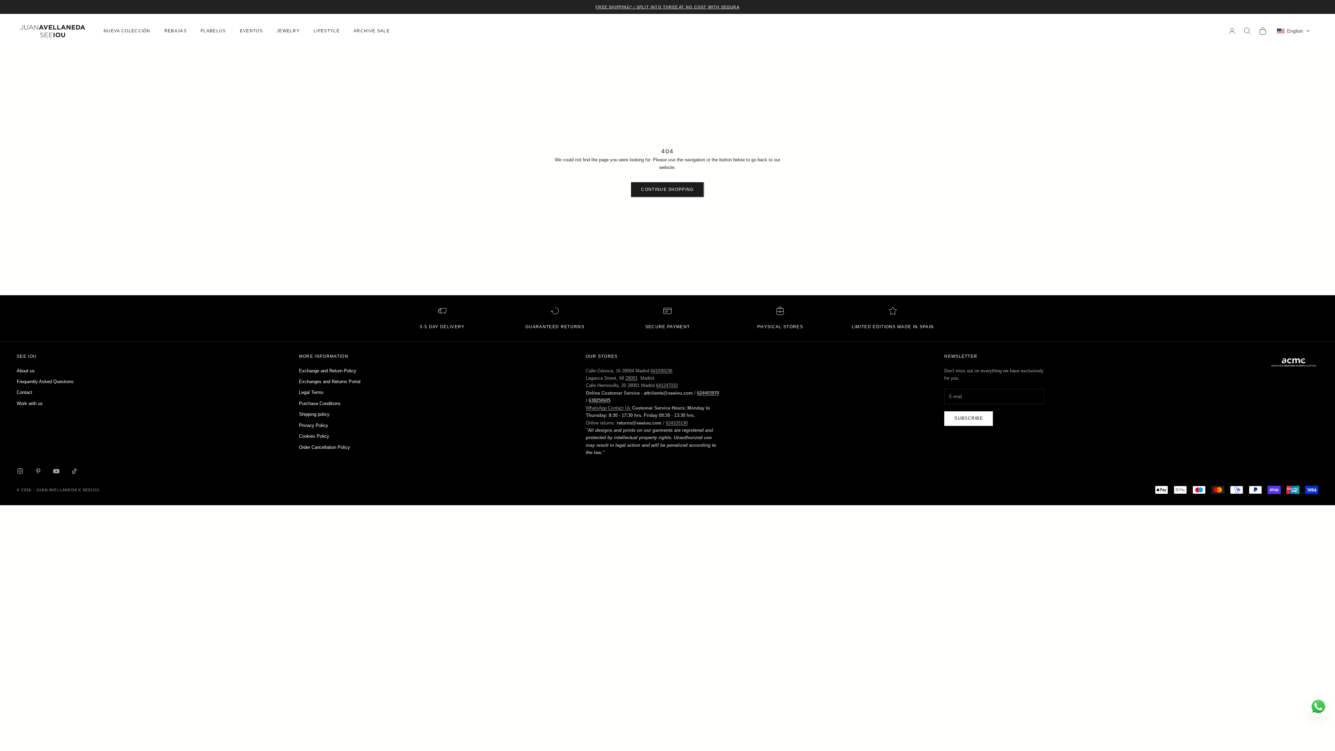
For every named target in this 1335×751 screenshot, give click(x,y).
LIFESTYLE (327, 31)
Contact (24, 392)
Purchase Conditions (320, 403)
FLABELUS (213, 31)
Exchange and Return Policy (327, 370)
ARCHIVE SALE (372, 31)
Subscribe (968, 418)
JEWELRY (288, 31)
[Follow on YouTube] (56, 471)
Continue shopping (667, 189)
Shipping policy (314, 414)
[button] (1293, 31)
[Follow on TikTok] (74, 471)
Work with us (30, 403)
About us (26, 370)
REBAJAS (175, 31)
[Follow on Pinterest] (38, 471)
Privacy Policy (313, 425)
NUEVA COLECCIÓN (127, 31)
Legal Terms (311, 392)
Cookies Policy (314, 436)
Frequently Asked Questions (45, 381)
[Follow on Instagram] (20, 471)
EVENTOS (251, 31)
